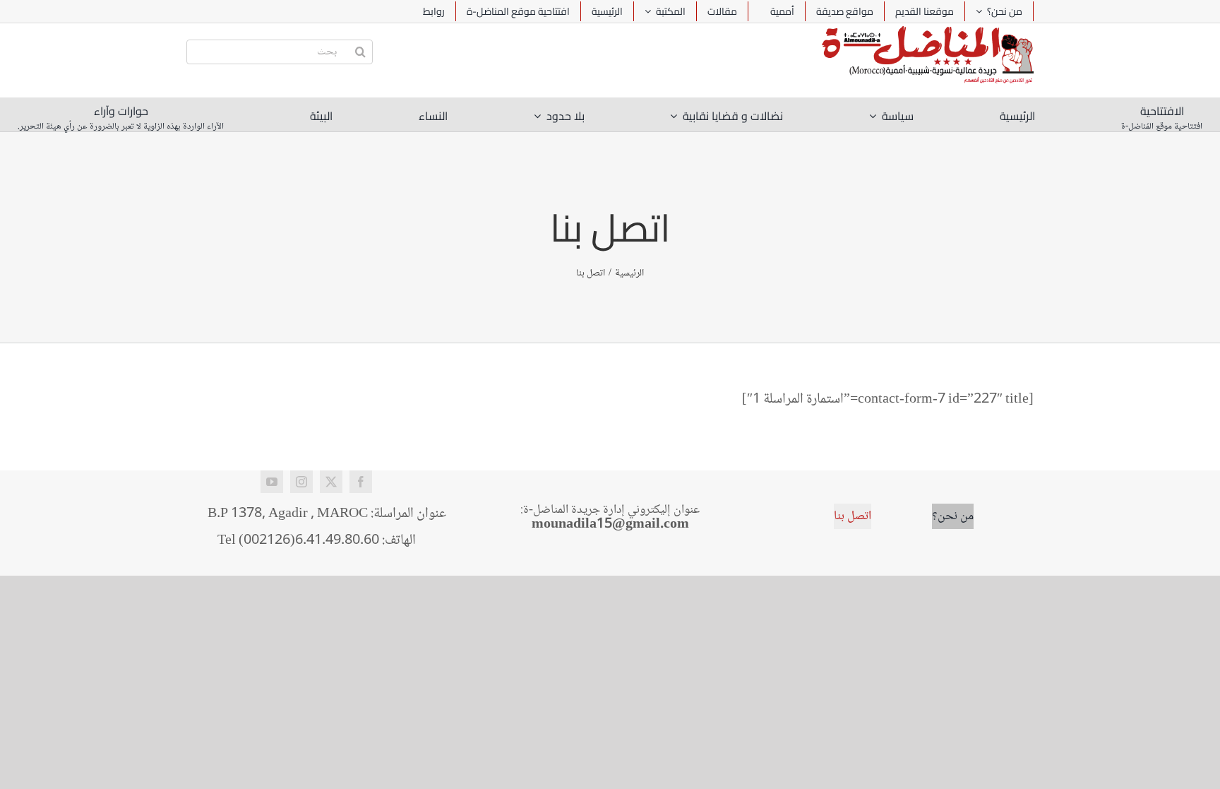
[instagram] (301, 481)
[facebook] (360, 481)
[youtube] (272, 481)
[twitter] (331, 481)
